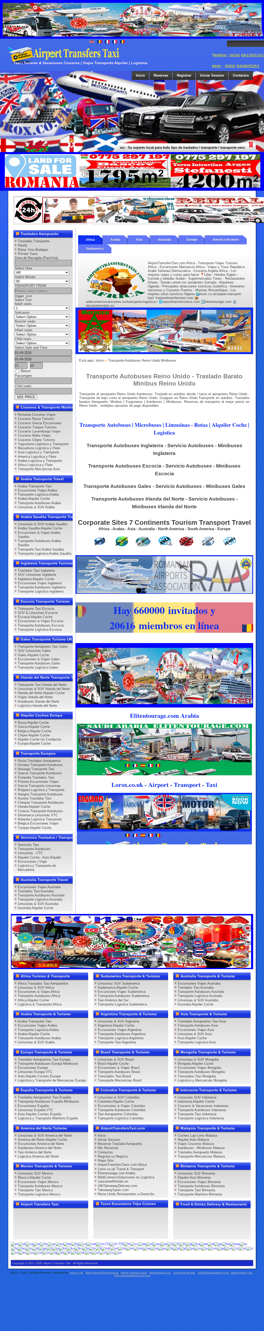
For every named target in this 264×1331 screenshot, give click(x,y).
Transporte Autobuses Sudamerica (123, 996)
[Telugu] (60, 1252)
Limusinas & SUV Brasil (116, 1059)
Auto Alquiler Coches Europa (39, 1076)
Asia (139, 240)
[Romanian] (197, 1248)
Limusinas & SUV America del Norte (45, 1135)
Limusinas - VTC (30, 853)
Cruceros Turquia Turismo (37, 427)
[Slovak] (242, 1248)
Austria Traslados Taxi (34, 798)
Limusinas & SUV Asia (195, 1034)
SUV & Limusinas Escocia (37, 613)
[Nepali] (147, 1248)
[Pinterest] (78, 1214)
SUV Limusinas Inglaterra (37, 575)
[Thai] (67, 1252)
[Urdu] (88, 1252)
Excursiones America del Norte (41, 1144)
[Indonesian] (35, 1248)
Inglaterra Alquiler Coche (36, 579)
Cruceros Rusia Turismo (36, 419)
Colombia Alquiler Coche (116, 1101)
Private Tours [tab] (28, 254)
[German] (204, 1244)
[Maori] (122, 1248)
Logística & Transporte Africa (39, 1004)
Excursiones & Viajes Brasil (118, 1068)
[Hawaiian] (235, 1244)
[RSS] (78, 1223)
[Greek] (211, 1244)
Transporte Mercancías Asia (39, 469)
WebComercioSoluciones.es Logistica (126, 1177)
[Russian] (204, 1248)
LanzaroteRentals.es (113, 1181)
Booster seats (25, 321)
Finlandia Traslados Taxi (36, 777)
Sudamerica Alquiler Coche (118, 987)
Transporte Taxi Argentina (117, 1042)
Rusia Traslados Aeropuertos (39, 761)
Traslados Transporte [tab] (34, 241)
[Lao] (85, 1248)
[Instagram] (68, 1214)
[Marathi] (130, 1248)
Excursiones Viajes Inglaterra (40, 583)
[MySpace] (39, 1233)
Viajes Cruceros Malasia (196, 1144)
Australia (164, 240)
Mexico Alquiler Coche (34, 1177)
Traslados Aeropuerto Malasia (200, 1152)
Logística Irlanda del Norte (37, 706)
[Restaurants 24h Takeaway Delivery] (66, 222)
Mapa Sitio (106, 1160)
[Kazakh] (63, 1248)
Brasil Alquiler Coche (113, 1064)
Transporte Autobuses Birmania (201, 1186)
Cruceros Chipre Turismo (36, 440)
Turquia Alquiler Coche (34, 828)
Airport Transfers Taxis (134, 1272)
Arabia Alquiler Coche (34, 499)
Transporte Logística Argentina (120, 1038)
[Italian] (49, 1248)
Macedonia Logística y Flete (39, 448)
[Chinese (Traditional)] (116, 1244)
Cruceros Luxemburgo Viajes (39, 431)
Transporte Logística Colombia (120, 1118)
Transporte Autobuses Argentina (121, 1034)
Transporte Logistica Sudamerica (122, 1004)
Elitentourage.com (160, 1272)
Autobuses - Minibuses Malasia (201, 1148)
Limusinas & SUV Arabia (36, 507)
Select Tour (23, 300)
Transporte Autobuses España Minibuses (48, 1101)
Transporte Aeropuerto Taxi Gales (43, 646)
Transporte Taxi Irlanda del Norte (42, 685)
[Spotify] (19, 1233)
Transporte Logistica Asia (197, 1042)
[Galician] (188, 1244)
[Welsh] (110, 1252)
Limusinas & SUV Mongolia (198, 1059)
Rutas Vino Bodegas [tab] (33, 250)
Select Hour (23, 268)
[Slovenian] (249, 1248)
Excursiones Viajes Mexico (38, 1182)
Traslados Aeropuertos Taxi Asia (202, 1021)
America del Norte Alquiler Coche (42, 1140)
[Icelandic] (28, 1248)
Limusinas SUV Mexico (35, 1173)
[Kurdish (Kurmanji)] (78, 1248)
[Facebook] (19, 1214)
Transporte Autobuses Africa (39, 996)
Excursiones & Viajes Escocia (40, 621)
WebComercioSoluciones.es (102, 1272)
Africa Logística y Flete (35, 465)
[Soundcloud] (58, 1214)
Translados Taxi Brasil (114, 1076)
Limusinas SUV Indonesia (197, 1097)
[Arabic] (36, 1244)
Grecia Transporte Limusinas (39, 786)
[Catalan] (83, 1244)
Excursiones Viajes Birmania (199, 1182)
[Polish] (176, 1248)
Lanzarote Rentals (184, 1272)
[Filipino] (170, 1244)
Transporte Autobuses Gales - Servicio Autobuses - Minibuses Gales (164, 486)
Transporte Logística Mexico (39, 1194)
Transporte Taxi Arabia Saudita (41, 549)
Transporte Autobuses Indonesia (202, 1110)
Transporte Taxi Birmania (196, 1190)
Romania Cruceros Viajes (37, 415)
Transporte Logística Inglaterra (40, 591)
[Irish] (42, 1248)
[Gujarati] (218, 1244)
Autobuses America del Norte (39, 1148)
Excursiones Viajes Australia (39, 887)
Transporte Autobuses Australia (41, 895)
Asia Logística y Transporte (38, 452)
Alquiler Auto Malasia (193, 1140)
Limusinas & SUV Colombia (118, 1097)
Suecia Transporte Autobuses (40, 773)
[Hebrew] (243, 1244)
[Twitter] (29, 1214)
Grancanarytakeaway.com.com (132, 1275)
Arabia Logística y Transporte (40, 461)
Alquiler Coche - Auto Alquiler (39, 857)
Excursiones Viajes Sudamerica (121, 992)
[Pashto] (162, 1248)
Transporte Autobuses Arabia (39, 503)
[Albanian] (29, 1244)
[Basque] (59, 1244)
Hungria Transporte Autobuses (40, 794)
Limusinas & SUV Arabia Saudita (42, 524)
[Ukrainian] (81, 1252)
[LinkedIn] (19, 1223)
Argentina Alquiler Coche (116, 1025)
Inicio (140, 75)
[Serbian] (228, 1248)
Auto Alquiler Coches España (39, 1114)
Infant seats (23, 330)
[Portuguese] (183, 1248)
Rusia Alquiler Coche (33, 723)
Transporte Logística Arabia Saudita (44, 553)
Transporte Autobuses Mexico (40, 1186)
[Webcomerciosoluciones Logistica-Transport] (146, 222)
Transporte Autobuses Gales (39, 663)
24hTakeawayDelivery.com (117, 1186)
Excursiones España (33, 1106)
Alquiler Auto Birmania (194, 1177)
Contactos (241, 75)
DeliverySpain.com (241, 1272)
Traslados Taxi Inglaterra (36, 570)
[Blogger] (39, 1223)
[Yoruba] (118, 1252)
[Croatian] (126, 1244)
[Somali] (15, 1252)
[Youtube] (48, 1214)
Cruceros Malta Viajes (34, 435)
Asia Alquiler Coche (192, 1038)
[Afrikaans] (22, 1244)
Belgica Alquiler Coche (34, 731)
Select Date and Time (31, 348)
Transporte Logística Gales (38, 667)
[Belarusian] (67, 1244)
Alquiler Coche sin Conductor (39, 739)
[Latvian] (92, 1248)
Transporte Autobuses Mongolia (201, 1072)
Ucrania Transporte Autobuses (40, 765)
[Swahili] (38, 1252)
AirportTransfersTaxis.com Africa (122, 1165)
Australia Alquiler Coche (35, 908)
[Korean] (71, 1248)
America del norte (226, 240)
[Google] (39, 1214)
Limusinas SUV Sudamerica (119, 983)
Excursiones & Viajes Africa (39, 992)
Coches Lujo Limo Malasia (197, 1135)
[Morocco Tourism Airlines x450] (164, 353)
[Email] (68, 1223)
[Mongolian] (138, 1248)
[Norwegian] (154, 1248)
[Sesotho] (235, 1248)
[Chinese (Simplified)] (103, 1244)
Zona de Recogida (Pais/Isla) (36, 258)
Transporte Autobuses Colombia (121, 1110)
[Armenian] (44, 1244)
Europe (192, 240)
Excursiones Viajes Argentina (120, 1030)
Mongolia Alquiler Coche (195, 1064)
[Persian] (169, 1248)
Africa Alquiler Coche (33, 1000)
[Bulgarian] (75, 1244)
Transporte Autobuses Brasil (119, 1072)
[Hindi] (14, 1248)
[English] (15, 1244)
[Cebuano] (91, 1244)
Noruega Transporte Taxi (36, 769)
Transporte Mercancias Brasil (120, 1080)
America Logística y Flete (37, 457)
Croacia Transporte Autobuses (40, 811)
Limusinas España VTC (35, 1110)
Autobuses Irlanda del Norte (38, 701)
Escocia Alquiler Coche (35, 617)
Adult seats (23, 304)
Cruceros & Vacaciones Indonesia (203, 1106)
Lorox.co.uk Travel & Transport (121, 1169)
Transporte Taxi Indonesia (197, 1114)
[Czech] (134, 1244)
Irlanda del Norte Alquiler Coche (41, 693)
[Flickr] (29, 1233)
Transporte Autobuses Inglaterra (41, 587)
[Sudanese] (30, 1252)
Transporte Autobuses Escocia (41, 625)
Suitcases (22, 312)
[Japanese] (55, 1248)
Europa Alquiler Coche (34, 743)
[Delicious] (29, 1223)
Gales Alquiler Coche (33, 655)
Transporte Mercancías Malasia (201, 1156)
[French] (182, 1244)
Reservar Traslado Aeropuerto (120, 1144)
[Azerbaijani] (52, 1244)
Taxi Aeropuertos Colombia (118, 1114)
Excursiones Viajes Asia (196, 1030)
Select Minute (25, 277)
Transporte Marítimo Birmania (200, 1194)
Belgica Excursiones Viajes (38, 823)
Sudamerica (95, 249)
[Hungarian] (21, 1248)
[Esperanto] (156, 1244)
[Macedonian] (106, 1248)
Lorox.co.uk (76, 1272)
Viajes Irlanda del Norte (35, 697)
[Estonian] (163, 1244)
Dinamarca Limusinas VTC (38, 815)
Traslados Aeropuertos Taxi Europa (44, 1059)
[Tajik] (53, 1252)
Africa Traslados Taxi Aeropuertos (43, 983)
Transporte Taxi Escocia (36, 609)
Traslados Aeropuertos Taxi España (44, 1097)
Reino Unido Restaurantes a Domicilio (126, 1194)
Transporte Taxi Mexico (35, 1190)
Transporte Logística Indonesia (201, 1118)
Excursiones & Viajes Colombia (121, 1106)
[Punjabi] (190, 1248)
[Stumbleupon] (58, 1223)
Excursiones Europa (33, 1068)
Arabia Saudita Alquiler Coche (40, 528)
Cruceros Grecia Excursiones (40, 423)
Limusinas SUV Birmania (196, 1173)
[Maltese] (114, 1248)
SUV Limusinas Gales (34, 651)
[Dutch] (149, 1244)
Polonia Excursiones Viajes (38, 782)
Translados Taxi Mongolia (197, 1076)
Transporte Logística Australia (40, 899)
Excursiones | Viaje (32, 861)
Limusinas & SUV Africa (36, 987)
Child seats (23, 339)
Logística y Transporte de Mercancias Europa (52, 1080)
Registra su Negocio (113, 1156)
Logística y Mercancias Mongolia (202, 1080)
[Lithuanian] (99, 1248)
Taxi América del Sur (113, 1000)
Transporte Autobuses (34, 849)
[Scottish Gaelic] (221, 1248)
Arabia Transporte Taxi (35, 486)
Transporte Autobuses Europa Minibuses (48, 1064)
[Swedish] (46, 1252)
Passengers (23, 376)
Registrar (184, 75)
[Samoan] (212, 1248)
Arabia (115, 240)
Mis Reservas (108, 1148)
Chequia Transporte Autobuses (41, 802)
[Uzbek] (96, 1252)
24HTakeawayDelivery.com (213, 1272)
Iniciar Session (212, 75)
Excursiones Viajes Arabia (37, 490)
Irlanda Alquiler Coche (34, 807)
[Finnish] (176, 1244)
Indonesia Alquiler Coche (196, 1101)
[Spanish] (22, 1252)
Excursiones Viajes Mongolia (199, 1068)
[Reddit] (48, 1223)
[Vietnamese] (103, 1252)
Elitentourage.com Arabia (116, 1173)
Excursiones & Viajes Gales (39, 659)
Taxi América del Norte (35, 1152)
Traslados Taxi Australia (36, 891)
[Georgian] (196, 1244)
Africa (90, 240)
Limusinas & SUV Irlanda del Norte (44, 689)
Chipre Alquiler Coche (34, 735)
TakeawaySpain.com (113, 1190)
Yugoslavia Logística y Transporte (43, 444)
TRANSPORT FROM (30, 286)
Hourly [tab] (22, 245)
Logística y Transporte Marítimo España (48, 1118)
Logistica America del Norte (38, 1156)
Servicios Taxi (28, 845)
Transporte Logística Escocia (40, 629)
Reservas (161, 75)
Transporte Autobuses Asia (198, 1025)
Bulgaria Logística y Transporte (41, 790)
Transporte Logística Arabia (38, 494)
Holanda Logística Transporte (40, 819)
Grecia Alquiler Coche (34, 727)
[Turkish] (74, 1252)
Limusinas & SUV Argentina (118, 1021)
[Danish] (142, 1244)
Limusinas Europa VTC (35, 1072)
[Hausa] (226, 1244)
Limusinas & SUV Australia (38, 904)
